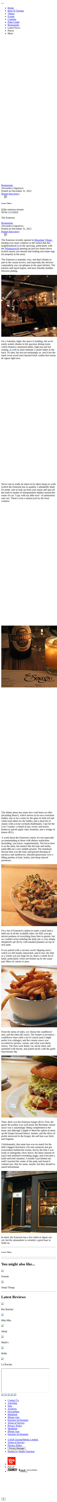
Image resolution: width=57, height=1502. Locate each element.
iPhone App (13, 1417)
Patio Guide (13, 22)
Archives (12, 1408)
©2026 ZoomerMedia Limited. (23, 1439)
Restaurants (13, 25)
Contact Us (13, 1400)
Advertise (12, 1403)
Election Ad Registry (18, 1420)
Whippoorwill (12, 248)
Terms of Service (16, 1423)
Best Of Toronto (16, 10)
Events (11, 16)
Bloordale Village (43, 240)
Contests (12, 19)
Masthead (12, 1414)
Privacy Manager (16, 1448)
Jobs (10, 1406)
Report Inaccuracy (10, 193)
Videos (11, 13)
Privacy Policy (15, 1425)
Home (11, 8)
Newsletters (13, 1411)
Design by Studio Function (21, 1451)
